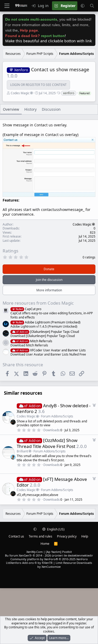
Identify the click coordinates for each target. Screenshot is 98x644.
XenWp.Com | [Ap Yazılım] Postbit (49, 552)
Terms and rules (40, 536)
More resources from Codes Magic (38, 303)
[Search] (92, 6)
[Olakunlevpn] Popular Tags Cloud (47, 331)
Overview (11, 109)
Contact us (16, 536)
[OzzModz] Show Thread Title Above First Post (47, 443)
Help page (29, 30)
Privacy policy (67, 536)
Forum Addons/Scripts (57, 416)
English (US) (55, 529)
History (30, 109)
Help (84, 536)
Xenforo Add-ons (31, 563)
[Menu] (7, 6)
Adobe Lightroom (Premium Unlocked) (48, 322)
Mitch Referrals (34, 341)
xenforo (68, 93)
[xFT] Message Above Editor (52, 482)
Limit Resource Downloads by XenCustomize (64, 564)
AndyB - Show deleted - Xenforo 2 (53, 408)
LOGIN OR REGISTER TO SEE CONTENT (38, 85)
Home (45, 543)
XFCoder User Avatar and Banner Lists (51, 350)
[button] (82, 6)
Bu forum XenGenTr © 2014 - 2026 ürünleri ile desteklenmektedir (49, 555)
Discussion (51, 109)
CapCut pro (28, 309)
